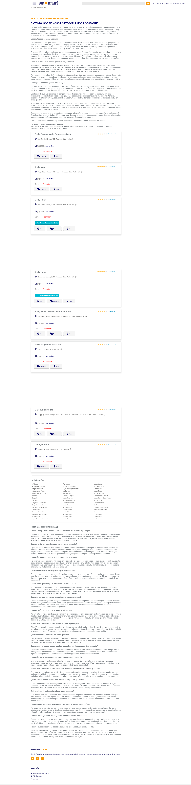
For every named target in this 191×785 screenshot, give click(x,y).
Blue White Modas (44, 410)
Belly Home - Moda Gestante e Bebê (53, 311)
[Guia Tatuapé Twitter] (38, 758)
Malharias (66, 491)
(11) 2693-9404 (42, 456)
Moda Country (68, 498)
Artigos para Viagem (39, 491)
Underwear (98, 516)
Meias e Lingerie (68, 496)
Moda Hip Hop (68, 512)
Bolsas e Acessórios (39, 493)
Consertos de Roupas (39, 514)
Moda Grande (68, 509)
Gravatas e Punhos (69, 486)
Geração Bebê (42, 444)
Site (40, 229)
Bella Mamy (41, 167)
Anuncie (35, 779)
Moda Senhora (99, 493)
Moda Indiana (67, 514)
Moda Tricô (98, 500)
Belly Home (41, 200)
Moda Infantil (67, 516)
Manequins (67, 493)
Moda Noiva (98, 489)
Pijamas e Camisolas (101, 507)
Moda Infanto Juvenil (70, 519)
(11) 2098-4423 (42, 356)
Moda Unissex (99, 502)
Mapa (57, 156)
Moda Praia (98, 491)
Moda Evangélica (69, 500)
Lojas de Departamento (71, 489)
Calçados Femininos (39, 502)
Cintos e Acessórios (38, 512)
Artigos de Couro (38, 489)
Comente (41, 156)
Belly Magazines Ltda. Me (48, 344)
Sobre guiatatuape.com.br (41, 773)
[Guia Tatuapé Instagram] (43, 758)
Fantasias (66, 484)
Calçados (35, 498)
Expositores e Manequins (40, 519)
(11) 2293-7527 (42, 146)
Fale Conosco (37, 776)
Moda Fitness (67, 507)
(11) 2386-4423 (42, 323)
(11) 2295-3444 (42, 423)
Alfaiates (35, 484)
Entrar (157, 3)
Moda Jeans (98, 484)
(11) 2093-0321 (42, 179)
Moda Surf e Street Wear (102, 498)
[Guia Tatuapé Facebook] (33, 758)
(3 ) (112, 133)
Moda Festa (67, 505)
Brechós (34, 496)
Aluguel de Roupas (38, 486)
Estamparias (36, 516)
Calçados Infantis (38, 505)
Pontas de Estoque (100, 509)
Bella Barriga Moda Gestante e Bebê (53, 134)
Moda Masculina (99, 486)
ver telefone (50, 146)
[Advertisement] (77, 7)
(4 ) (112, 199)
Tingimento (98, 514)
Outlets (96, 505)
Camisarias (36, 509)
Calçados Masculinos (39, 507)
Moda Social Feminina (101, 496)
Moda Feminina (68, 502)
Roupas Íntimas (99, 512)
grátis (183, 3)
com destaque (174, 3)
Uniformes (97, 519)
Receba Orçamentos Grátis (48, 223)
